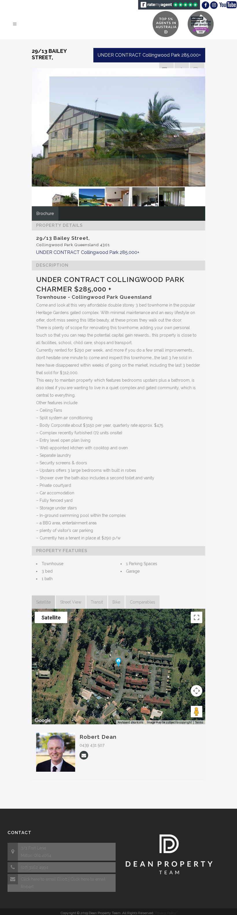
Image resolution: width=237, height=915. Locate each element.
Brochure (45, 213)
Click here (30, 879)
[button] (118, 662)
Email (83, 755)
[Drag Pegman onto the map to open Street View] (196, 711)
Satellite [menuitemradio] (51, 618)
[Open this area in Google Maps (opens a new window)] (42, 720)
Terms (199, 722)
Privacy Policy (165, 913)
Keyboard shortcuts (130, 722)
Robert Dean (97, 737)
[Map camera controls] (196, 691)
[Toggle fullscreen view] (196, 617)
